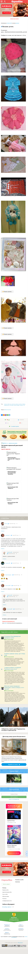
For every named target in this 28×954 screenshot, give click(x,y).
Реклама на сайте (19, 879)
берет (18, 405)
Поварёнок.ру (7, 924)
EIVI (6, 523)
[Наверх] (26, 851)
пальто (15, 405)
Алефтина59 (9, 23)
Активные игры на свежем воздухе (14, 783)
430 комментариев (9, 639)
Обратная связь (5, 896)
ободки (23, 404)
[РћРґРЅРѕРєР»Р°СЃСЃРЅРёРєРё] (4, 415)
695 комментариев (9, 670)
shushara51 (7, 535)
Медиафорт (20, 942)
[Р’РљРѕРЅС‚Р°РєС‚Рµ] (2, 415)
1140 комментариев (9, 656)
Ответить (2, 531)
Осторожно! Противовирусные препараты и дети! (12, 637)
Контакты (17, 881)
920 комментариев (9, 690)
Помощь (4, 887)
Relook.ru (7, 932)
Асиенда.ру (21, 928)
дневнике (17, 23)
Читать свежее (6, 884)
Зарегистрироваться (8, 621)
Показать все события (14, 853)
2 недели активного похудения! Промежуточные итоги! (12, 668)
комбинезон (6, 405)
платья (5, 404)
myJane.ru (7, 928)
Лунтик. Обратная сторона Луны (12, 846)
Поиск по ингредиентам (14, 799)
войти (5, 623)
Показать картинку (8, 291)
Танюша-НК (7, 563)
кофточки (9, 404)
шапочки (13, 404)
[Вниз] (26, 856)
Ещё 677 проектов (5, 449)
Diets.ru (21, 924)
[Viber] (5, 415)
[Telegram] (9, 415)
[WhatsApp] (7, 415)
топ (10, 405)
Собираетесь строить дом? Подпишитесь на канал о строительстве (13, 729)
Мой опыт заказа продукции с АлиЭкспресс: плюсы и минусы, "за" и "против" (14, 687)
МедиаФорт (14, 917)
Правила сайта (5, 890)
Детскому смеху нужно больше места (14, 736)
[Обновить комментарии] (26, 853)
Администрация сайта (7, 892)
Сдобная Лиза (11, 820)
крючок (16, 404)
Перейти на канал (13, 764)
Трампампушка (8, 574)
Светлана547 (8, 585)
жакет (12, 405)
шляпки (20, 404)
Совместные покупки (14, 18)
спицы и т (22, 405)
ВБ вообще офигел (6, 907)
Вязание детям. (8, 409)
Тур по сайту (5, 894)
